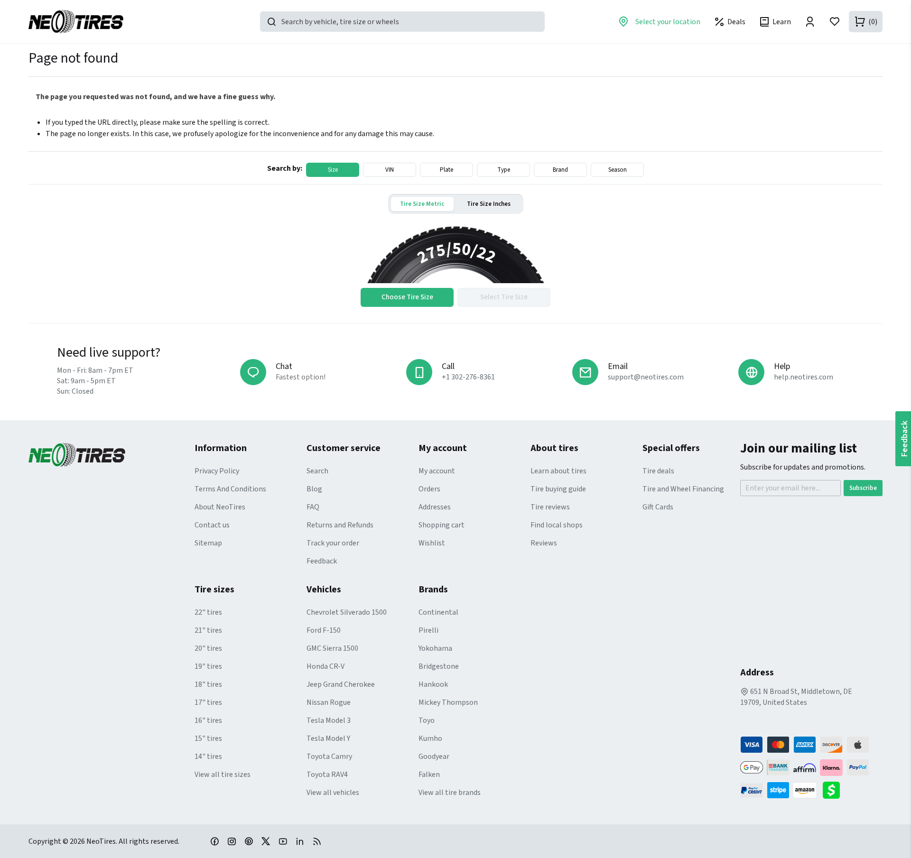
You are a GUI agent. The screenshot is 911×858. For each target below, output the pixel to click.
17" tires (208, 702)
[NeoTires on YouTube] (283, 841)
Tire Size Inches (489, 204)
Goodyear (433, 756)
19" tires (208, 666)
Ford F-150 (324, 630)
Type (503, 170)
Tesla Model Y (328, 738)
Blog (314, 489)
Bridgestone (438, 666)
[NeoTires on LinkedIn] (300, 841)
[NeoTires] (111, 455)
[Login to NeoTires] (809, 21)
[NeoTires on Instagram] (231, 841)
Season (617, 170)
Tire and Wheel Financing (683, 489)
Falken (429, 774)
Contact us (212, 525)
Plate (446, 170)
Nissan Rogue (329, 702)
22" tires (208, 612)
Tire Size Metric (422, 204)
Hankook (433, 684)
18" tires (208, 684)
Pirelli (428, 630)
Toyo (426, 720)
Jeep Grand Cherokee (341, 684)
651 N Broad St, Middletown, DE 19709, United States (796, 697)
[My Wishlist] (834, 21)
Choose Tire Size (407, 297)
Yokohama (435, 648)
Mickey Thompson (448, 702)
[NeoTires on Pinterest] (248, 841)
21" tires (208, 630)
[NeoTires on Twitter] (265, 841)
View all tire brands (449, 792)
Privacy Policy (217, 471)
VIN (389, 170)
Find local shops (556, 525)
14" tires (208, 756)
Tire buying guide (558, 489)
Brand (560, 170)
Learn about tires (558, 471)
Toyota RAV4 (327, 774)
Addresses (434, 507)
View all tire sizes (223, 774)
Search (317, 471)
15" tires (208, 738)
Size (333, 170)
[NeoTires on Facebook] (214, 841)
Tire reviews (550, 507)
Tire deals (658, 471)
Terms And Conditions (230, 489)
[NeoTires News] (317, 841)
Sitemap (208, 543)
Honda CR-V (325, 666)
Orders (429, 489)
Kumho (430, 738)
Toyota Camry (329, 756)
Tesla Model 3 (329, 720)
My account (436, 471)
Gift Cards (657, 507)
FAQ (313, 507)
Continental (438, 612)
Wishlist (431, 543)
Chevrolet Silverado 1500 (347, 612)
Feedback (322, 561)
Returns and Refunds (340, 525)
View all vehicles (333, 792)
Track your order (333, 543)
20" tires (208, 648)
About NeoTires (220, 507)
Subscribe (863, 488)
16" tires (208, 720)
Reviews (543, 543)
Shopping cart (441, 525)
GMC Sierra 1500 (332, 648)
